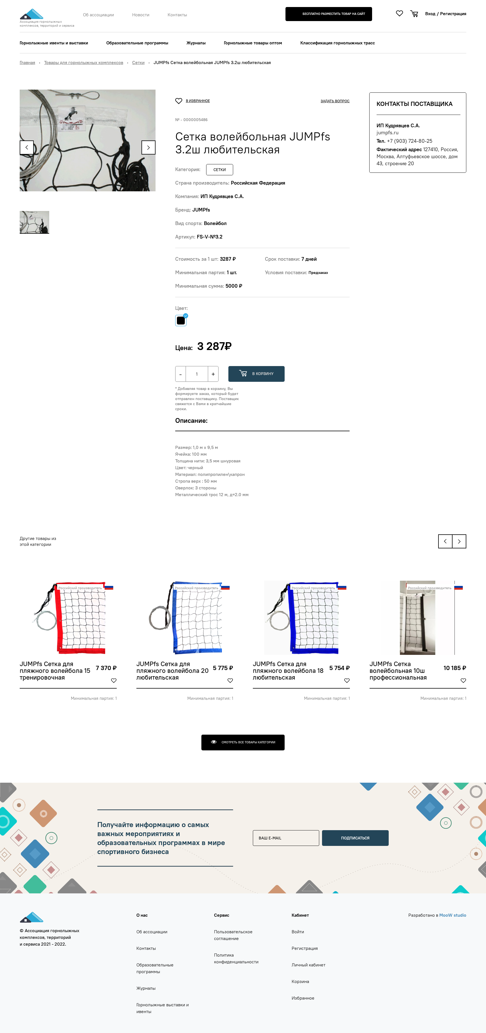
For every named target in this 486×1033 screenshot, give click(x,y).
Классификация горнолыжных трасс (337, 43)
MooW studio (452, 915)
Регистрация (453, 13)
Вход (430, 13)
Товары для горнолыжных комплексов (83, 62)
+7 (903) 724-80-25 (409, 141)
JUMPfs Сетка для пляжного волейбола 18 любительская (288, 670)
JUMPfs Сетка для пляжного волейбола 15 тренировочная (55, 670)
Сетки (138, 62)
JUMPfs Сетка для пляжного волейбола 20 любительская (172, 670)
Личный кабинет (308, 965)
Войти (298, 931)
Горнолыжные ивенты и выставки (54, 43)
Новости (140, 14)
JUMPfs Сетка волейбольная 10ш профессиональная (398, 670)
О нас (142, 915)
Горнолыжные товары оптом (253, 43)
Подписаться (355, 838)
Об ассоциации (98, 14)
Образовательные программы (137, 43)
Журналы (196, 43)
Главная (27, 62)
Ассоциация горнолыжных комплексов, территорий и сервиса (47, 24)
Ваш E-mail (266, 832)
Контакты (177, 14)
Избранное (303, 998)
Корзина (300, 981)
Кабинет (300, 915)
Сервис (221, 915)
